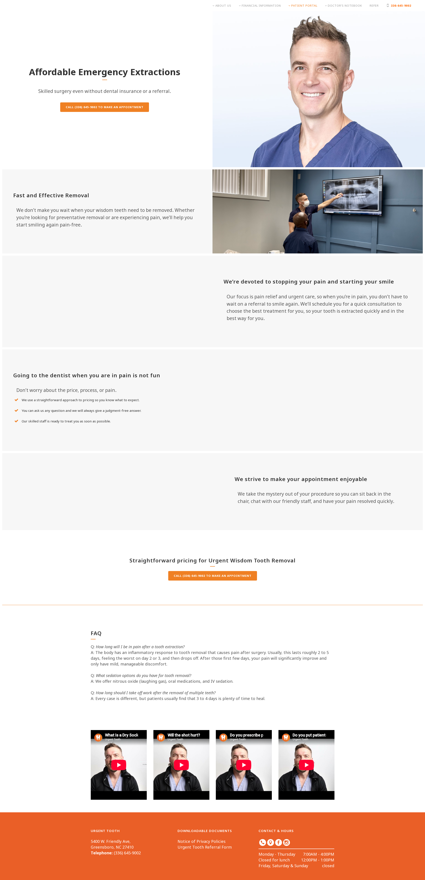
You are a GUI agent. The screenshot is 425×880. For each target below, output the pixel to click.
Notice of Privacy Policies (202, 841)
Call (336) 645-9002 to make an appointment (104, 107)
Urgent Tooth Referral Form (205, 847)
